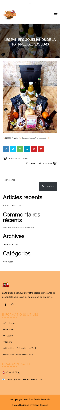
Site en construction (12, 205)
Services (9, 329)
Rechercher (9, 180)
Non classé (8, 262)
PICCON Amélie (11, 138)
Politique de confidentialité (19, 354)
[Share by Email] (41, 149)
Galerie (8, 342)
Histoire (9, 335)
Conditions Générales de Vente (21, 348)
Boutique (10, 323)
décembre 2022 (10, 244)
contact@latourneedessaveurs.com (24, 379)
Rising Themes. (40, 405)
